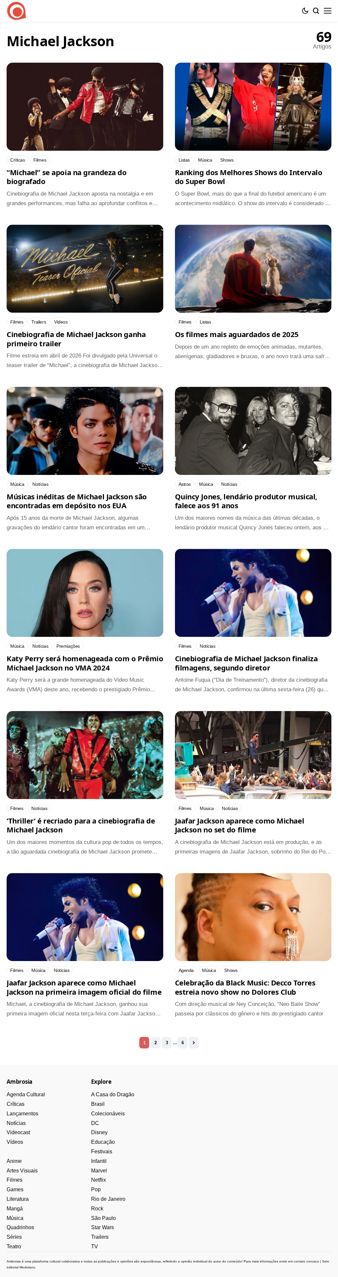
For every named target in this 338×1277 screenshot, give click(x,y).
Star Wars (102, 1227)
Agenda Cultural (26, 1094)
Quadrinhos (20, 1227)
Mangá (15, 1208)
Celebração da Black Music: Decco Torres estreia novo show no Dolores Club (245, 987)
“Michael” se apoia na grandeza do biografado (66, 176)
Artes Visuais (22, 1170)
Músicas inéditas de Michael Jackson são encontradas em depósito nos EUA (77, 501)
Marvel (99, 1170)
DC (95, 1123)
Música (15, 1218)
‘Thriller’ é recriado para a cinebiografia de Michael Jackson (81, 825)
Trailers (100, 1237)
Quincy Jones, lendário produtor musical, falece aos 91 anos (246, 501)
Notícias (16, 1123)
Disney (99, 1132)
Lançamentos (22, 1113)
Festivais (101, 1151)
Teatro (14, 1246)
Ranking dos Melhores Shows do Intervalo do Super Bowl (248, 176)
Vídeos (15, 1142)
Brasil (98, 1104)
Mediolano (27, 1267)
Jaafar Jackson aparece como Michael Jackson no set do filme (239, 825)
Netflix (98, 1180)
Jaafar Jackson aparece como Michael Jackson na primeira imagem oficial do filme (84, 987)
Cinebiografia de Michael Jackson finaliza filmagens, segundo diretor (246, 662)
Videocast (18, 1132)
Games (15, 1189)
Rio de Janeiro (108, 1199)
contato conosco (306, 1261)
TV (94, 1246)
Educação (103, 1142)
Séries (14, 1237)
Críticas (15, 1104)
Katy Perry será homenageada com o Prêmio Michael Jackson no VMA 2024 (85, 662)
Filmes (14, 1180)
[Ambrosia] (16, 11)
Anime (14, 1161)
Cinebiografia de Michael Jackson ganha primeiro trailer (76, 338)
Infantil (99, 1161)
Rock (97, 1208)
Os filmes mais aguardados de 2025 (237, 334)
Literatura (18, 1199)
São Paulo (103, 1218)
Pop (96, 1189)
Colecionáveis (108, 1113)
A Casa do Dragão (112, 1094)
